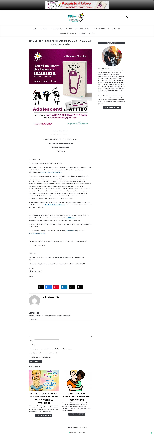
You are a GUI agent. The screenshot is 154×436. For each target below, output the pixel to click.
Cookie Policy (82, 432)
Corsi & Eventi (116, 28)
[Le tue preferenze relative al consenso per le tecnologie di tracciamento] (151, 433)
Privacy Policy (73, 432)
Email (31, 345)
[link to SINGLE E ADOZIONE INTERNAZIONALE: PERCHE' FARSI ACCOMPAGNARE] (77, 380)
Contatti (91, 33)
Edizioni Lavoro (45, 172)
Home (35, 28)
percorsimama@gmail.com (37, 233)
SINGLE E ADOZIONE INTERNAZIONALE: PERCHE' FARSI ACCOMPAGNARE (77, 397)
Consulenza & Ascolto (101, 28)
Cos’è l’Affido (44, 28)
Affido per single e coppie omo (62, 28)
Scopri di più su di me (112, 107)
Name (31, 340)
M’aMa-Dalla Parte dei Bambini (55, 205)
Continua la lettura (44, 415)
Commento (33, 319)
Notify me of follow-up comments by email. (44, 353)
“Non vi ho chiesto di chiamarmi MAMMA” (73, 33)
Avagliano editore (56, 172)
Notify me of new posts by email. (41, 357)
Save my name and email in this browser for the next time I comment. (52, 349)
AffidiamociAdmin (51, 297)
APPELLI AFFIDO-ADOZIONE (83, 28)
